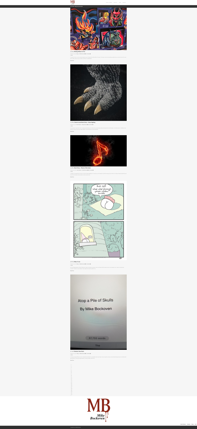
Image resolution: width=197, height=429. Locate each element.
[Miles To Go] (98, 220)
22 (71, 394)
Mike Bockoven (82, 53)
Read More (72, 60)
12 (71, 380)
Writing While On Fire (79, 51)
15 (71, 384)
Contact (188, 424)
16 (71, 386)
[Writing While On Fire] (98, 29)
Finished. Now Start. (79, 351)
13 (71, 382)
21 (71, 392)
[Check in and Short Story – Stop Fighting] (98, 92)
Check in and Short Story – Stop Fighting (84, 122)
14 (71, 383)
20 (71, 391)
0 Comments (87, 53)
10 (71, 378)
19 (71, 390)
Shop (192, 424)
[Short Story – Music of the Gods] (98, 150)
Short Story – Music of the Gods (82, 168)
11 (71, 379)
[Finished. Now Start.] (98, 312)
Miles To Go (77, 261)
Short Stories (79, 124)
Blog (77, 53)
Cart (195, 424)
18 (71, 388)
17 (71, 387)
